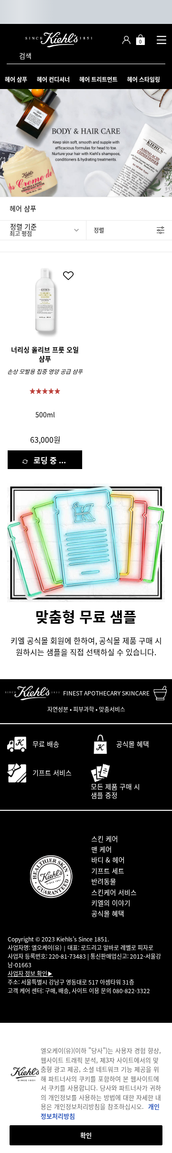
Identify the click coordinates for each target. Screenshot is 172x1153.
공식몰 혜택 (107, 913)
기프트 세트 (107, 870)
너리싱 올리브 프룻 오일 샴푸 (45, 354)
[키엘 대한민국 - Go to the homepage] (58, 39)
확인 (86, 1135)
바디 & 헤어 (108, 859)
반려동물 (103, 881)
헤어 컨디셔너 (53, 79)
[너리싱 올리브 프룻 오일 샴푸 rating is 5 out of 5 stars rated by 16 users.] (45, 391)
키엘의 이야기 (110, 902)
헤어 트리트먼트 (98, 79)
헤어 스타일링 (143, 79)
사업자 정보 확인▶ (30, 973)
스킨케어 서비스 (114, 892)
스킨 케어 (104, 838)
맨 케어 (101, 849)
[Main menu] (161, 40)
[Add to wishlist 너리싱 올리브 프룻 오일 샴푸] (68, 276)
